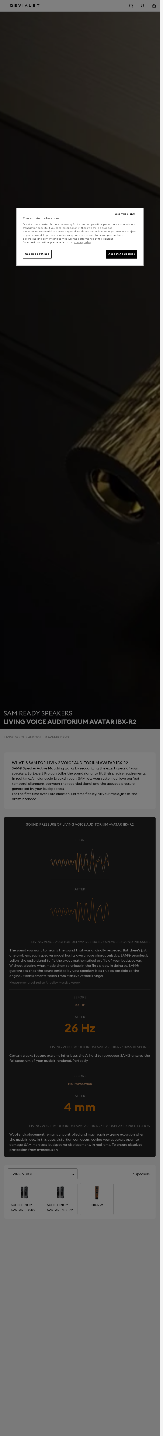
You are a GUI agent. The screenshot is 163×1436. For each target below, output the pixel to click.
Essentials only (124, 213)
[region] (80, 237)
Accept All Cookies (121, 253)
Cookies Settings (37, 253)
